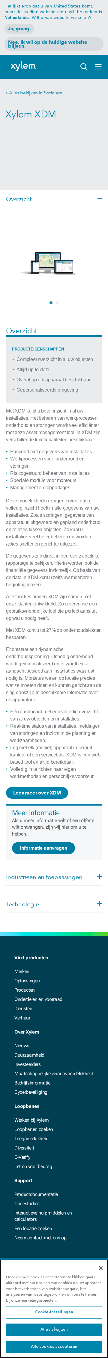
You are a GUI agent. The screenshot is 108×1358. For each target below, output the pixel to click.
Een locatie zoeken (33, 1228)
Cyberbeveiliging (30, 1092)
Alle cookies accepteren (54, 1347)
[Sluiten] (100, 1268)
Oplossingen (27, 981)
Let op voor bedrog (33, 1166)
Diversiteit (24, 1148)
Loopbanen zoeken (33, 1129)
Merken (21, 971)
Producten (24, 990)
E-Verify (22, 1157)
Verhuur (22, 1018)
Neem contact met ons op (40, 1238)
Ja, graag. (19, 28)
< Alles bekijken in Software (33, 93)
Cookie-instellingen (54, 1312)
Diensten (23, 1008)
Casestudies (26, 1203)
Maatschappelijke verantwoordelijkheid (53, 1073)
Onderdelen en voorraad (38, 999)
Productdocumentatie (36, 1194)
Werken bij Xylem (31, 1120)
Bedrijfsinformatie (32, 1083)
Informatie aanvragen (43, 848)
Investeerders (27, 1064)
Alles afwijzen (54, 1330)
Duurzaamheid (29, 1055)
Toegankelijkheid (31, 1138)
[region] (54, 1309)
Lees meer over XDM (37, 793)
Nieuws (21, 1046)
